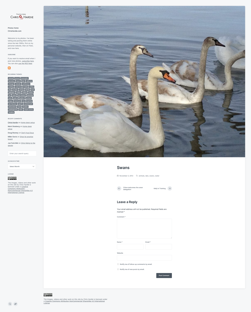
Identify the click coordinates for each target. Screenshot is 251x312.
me (9, 95)
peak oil (15, 98)
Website (120, 253)
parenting (30, 95)
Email (148, 242)
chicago (11, 84)
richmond (17, 101)
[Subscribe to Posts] (22, 68)
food (32, 89)
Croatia (25, 87)
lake (146, 176)
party (10, 98)
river (23, 101)
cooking (11, 87)
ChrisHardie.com (14, 31)
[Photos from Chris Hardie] (22, 16)
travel (19, 106)
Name (120, 242)
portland (28, 98)
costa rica (18, 87)
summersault (28, 104)
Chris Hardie (13, 123)
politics (22, 98)
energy (22, 89)
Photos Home (13, 28)
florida (27, 89)
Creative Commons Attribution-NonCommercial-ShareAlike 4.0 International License (20, 190)
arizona (17, 78)
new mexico (21, 95)
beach (18, 81)
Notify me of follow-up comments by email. (136, 264)
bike (23, 81)
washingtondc (13, 109)
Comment (121, 217)
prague (11, 101)
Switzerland (12, 106)
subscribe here (28, 61)
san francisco (13, 104)
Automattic (24, 78)
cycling (31, 87)
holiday (18, 92)
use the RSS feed (25, 63)
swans (151, 176)
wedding (11, 112)
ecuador (15, 89)
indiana (25, 92)
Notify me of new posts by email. (132, 269)
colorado (18, 84)
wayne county (28, 109)
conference (26, 84)
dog (10, 89)
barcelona (12, 81)
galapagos (12, 92)
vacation (25, 106)
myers (14, 95)
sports (20, 104)
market (31, 92)
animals (11, 78)
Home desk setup (28, 123)
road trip (29, 101)
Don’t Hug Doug (27, 133)
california (29, 81)
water (21, 109)
